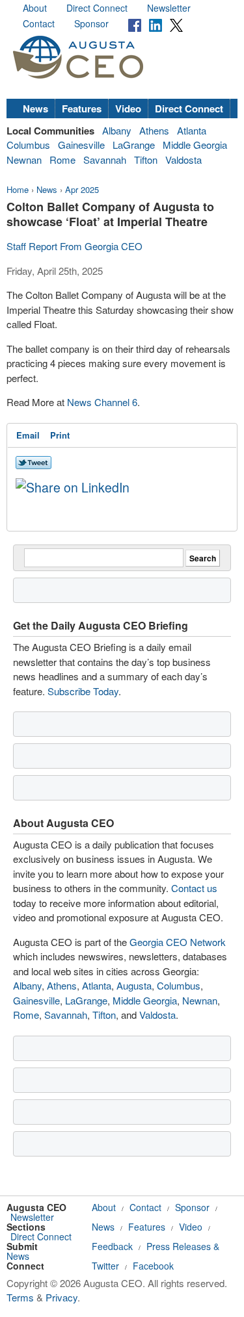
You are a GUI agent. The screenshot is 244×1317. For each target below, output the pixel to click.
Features (82, 108)
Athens (154, 130)
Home (18, 189)
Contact (39, 23)
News (35, 108)
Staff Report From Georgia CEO (74, 246)
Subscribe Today (82, 691)
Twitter (105, 1265)
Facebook (153, 1265)
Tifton (145, 159)
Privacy (61, 1297)
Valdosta (183, 159)
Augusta (134, 985)
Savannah (104, 159)
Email (28, 435)
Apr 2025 (82, 189)
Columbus (28, 144)
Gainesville (81, 144)
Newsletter (169, 7)
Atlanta (191, 130)
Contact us (194, 888)
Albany (116, 130)
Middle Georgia (195, 144)
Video (128, 108)
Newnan (24, 159)
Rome (62, 159)
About (35, 7)
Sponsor (91, 23)
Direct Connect (97, 7)
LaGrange (134, 144)
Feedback (112, 1246)
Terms (20, 1297)
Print (60, 435)
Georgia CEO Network (177, 942)
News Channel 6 (102, 402)
